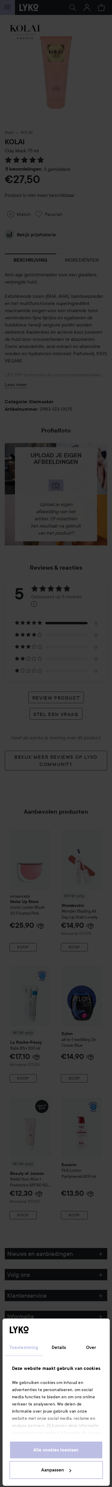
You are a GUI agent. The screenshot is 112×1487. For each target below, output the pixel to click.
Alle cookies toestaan (56, 1450)
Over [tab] (91, 1347)
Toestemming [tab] (23, 1347)
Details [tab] (59, 1347)
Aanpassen (52, 1470)
